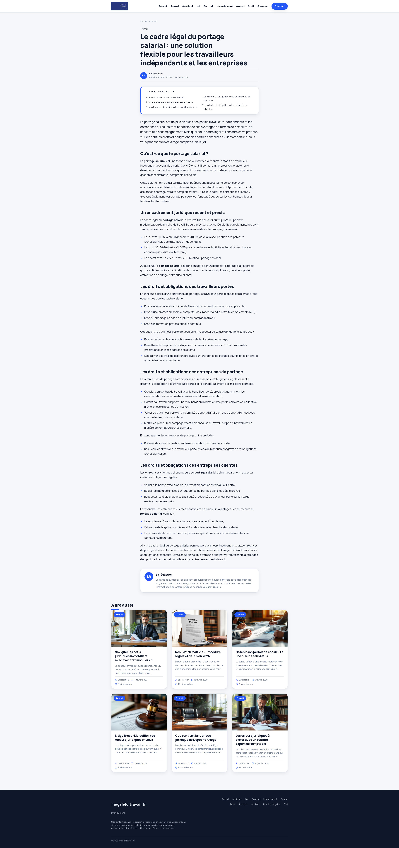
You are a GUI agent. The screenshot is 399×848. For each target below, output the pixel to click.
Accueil (163, 6)
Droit (251, 6)
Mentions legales (271, 804)
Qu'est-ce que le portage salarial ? (166, 97)
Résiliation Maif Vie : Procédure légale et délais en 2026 (198, 654)
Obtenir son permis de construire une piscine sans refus (259, 654)
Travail (175, 6)
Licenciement (224, 6)
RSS (286, 804)
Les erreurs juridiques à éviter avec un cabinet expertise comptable (253, 740)
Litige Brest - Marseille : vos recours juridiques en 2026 (135, 738)
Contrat (208, 6)
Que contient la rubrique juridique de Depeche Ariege (195, 738)
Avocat (240, 6)
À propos (262, 6)
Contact (280, 6)
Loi (198, 6)
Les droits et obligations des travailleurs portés (173, 107)
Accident (187, 6)
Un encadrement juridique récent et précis (170, 102)
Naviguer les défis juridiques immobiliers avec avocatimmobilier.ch (133, 656)
